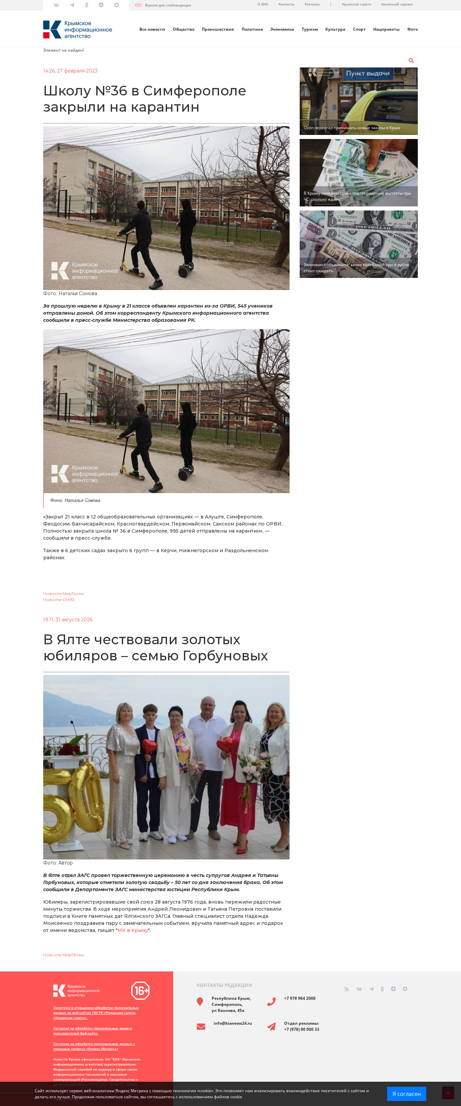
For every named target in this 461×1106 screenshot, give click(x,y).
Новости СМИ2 (59, 599)
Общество (183, 29)
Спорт (359, 29)
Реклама (312, 4)
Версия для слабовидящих (168, 5)
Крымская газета (356, 4)
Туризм (310, 29)
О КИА (262, 4)
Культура (335, 29)
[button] (411, 60)
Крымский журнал (397, 4)
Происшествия (218, 29)
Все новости (152, 29)
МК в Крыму (132, 930)
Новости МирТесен (63, 593)
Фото (412, 29)
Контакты (286, 4)
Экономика (282, 29)
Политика (252, 29)
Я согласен (406, 1094)
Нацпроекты (386, 29)
